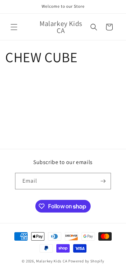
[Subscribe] (103, 181)
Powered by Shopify (86, 261)
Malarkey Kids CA (51, 261)
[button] (14, 27)
